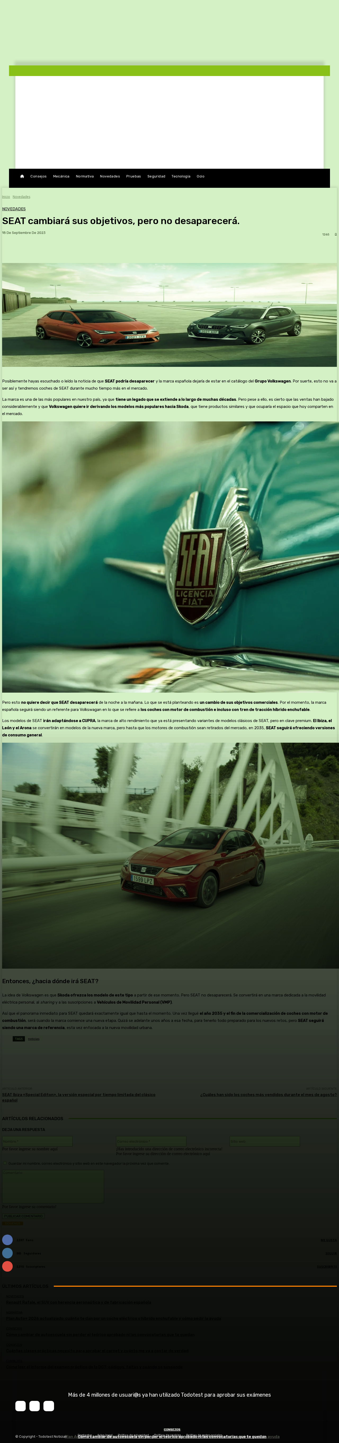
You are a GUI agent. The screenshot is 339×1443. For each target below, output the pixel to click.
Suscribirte (327, 1266)
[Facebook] (20, 1406)
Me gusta (329, 1240)
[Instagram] (34, 1406)
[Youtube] (48, 1406)
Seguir (331, 1253)
